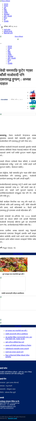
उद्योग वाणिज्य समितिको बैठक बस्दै (14, 342)
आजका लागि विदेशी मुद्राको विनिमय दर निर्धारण (18, 345)
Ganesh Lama (12, 418)
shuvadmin (4, 99)
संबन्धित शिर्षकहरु (18, 254)
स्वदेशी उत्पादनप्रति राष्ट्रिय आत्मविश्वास (13, 293)
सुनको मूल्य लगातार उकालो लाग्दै (14, 352)
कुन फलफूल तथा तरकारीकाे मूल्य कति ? (14, 274)
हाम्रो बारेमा (7, 29)
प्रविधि (6, 13)
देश (5, 19)
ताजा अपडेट (18, 326)
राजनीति (6, 21)
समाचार (6, 6)
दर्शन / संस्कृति (8, 16)
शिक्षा (5, 9)
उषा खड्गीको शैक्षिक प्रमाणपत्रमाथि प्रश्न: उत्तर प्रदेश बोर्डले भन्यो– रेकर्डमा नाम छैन (18, 338)
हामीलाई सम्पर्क (8, 31)
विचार (5, 18)
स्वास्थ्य (6, 4)
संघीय (5, 11)
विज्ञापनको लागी (8, 33)
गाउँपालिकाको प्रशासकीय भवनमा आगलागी (17, 349)
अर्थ (5, 7)
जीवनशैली (6, 14)
